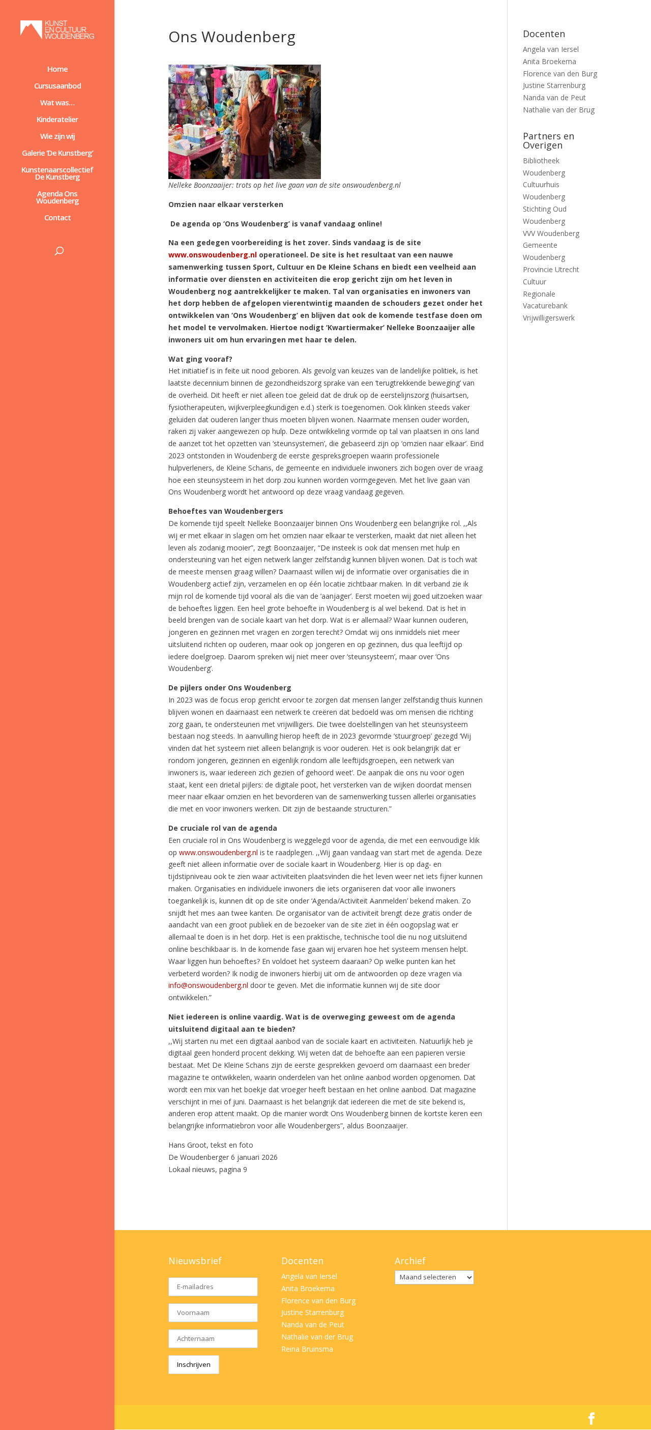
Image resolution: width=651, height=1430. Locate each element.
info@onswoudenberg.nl (208, 985)
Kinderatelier (57, 119)
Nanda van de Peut (554, 97)
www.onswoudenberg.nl (218, 852)
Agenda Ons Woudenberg (57, 198)
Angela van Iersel (551, 49)
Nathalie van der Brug (559, 109)
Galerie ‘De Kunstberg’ (57, 153)
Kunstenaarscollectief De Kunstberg (57, 174)
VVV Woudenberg (551, 233)
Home (57, 69)
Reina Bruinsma (307, 1349)
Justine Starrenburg (554, 85)
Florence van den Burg (560, 73)
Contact (57, 218)
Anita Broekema (549, 61)
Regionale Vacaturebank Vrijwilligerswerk (549, 306)
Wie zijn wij (57, 136)
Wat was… (57, 103)
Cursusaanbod (57, 86)
